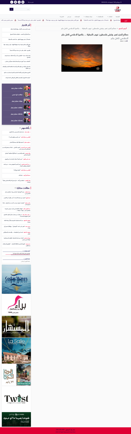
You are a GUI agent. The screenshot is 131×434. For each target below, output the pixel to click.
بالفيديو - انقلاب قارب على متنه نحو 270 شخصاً (39, 20)
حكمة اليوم (27, 258)
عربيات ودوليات (88, 16)
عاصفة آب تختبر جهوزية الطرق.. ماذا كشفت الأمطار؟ (105, 20)
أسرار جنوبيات (27, 251)
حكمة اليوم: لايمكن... (25, 261)
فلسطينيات (100, 16)
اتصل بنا (62, 16)
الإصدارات (77, 16)
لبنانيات (110, 16)
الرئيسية (118, 16)
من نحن (69, 16)
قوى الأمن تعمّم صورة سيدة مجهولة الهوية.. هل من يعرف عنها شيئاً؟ (71, 20)
